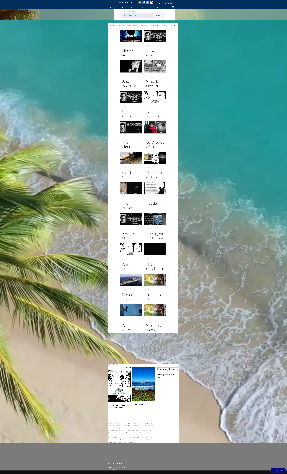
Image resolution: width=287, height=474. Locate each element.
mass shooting (119, 435)
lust (151, 432)
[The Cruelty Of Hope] (155, 249)
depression (111, 430)
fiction (125, 430)
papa (119, 437)
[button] (175, 26)
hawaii (113, 432)
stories (127, 439)
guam (144, 430)
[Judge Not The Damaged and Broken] (155, 280)
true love (121, 442)
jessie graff (138, 432)
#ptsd (142, 421)
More (165, 25)
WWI (143, 425)
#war (117, 423)
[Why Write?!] (131, 97)
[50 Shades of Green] (155, 127)
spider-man (122, 439)
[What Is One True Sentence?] (155, 66)
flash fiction (143, 25)
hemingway (118, 432)
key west (147, 432)
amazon (147, 425)
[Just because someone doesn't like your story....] (131, 66)
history (123, 432)
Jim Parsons (111, 425)
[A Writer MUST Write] (131, 219)
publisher (133, 437)
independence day (130, 432)
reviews (150, 437)
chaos (122, 428)
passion (123, 437)
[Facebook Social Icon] (143, 2)
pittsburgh (128, 437)
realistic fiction (140, 437)
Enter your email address (129, 11)
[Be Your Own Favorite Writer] (155, 36)
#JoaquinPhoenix (112, 421)
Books (138, 423)
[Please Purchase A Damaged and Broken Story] (131, 36)
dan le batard (147, 428)
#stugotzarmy (111, 423)
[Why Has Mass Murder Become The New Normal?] (155, 310)
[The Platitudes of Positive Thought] (131, 127)
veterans (131, 442)
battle (109, 428)
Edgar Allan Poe (150, 423)
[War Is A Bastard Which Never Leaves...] (155, 97)
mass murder (111, 435)
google (140, 430)
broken (113, 428)
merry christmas (135, 435)
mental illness (127, 435)
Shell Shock (121, 425)
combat (132, 428)
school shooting (114, 439)
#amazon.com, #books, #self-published (126, 421)
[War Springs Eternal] (131, 249)
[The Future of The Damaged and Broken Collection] (155, 158)
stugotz (135, 439)
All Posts (112, 25)
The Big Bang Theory (136, 425)
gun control (149, 430)
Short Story (127, 425)
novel (148, 435)
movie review (143, 435)
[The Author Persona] (131, 188)
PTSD (116, 425)
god (137, 430)
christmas (126, 428)
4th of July (121, 423)
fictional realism (132, 430)
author (151, 425)
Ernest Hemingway (155, 25)
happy (109, 432)
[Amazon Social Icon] (135, 2)
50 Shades (127, 423)
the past (110, 442)
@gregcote (133, 423)
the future (149, 439)
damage (141, 428)
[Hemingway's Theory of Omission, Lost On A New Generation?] (155, 219)
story (131, 439)
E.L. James (143, 423)
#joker (138, 421)
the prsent (115, 442)
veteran (126, 442)
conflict (136, 428)
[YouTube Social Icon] (139, 2)
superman (144, 439)
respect (146, 437)
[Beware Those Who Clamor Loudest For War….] (131, 280)
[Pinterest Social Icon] (151, 2)
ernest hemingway (119, 430)
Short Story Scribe (124, 2)
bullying (118, 428)
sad (109, 439)
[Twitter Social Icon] (147, 2)
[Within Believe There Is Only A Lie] (131, 310)
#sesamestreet (148, 421)
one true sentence (112, 437)
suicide (139, 439)
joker (143, 432)
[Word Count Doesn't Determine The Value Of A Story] (131, 158)
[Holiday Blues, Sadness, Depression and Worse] (155, 188)
